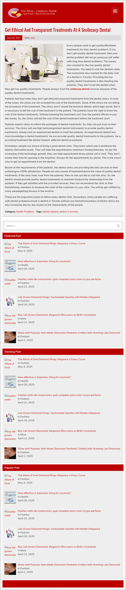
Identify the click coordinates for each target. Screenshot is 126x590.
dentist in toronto (68, 211)
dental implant (50, 211)
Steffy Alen (29, 37)
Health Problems (25, 211)
